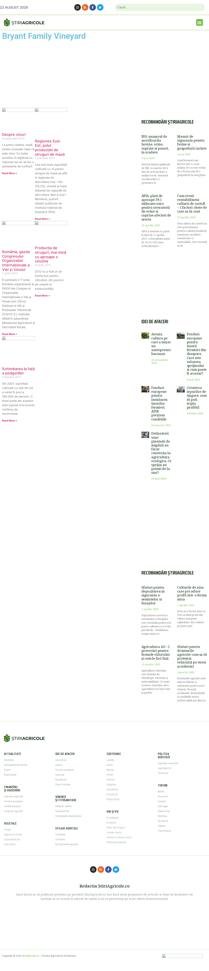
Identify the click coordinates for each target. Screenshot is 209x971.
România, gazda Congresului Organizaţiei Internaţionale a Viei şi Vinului (16, 260)
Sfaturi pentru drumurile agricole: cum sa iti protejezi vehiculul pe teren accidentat (192, 656)
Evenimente (10, 774)
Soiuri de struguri (116, 827)
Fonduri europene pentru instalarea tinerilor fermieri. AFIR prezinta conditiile (159, 403)
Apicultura (61, 760)
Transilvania (164, 830)
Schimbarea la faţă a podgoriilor (18, 371)
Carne (110, 765)
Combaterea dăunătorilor (68, 816)
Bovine (110, 769)
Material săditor (63, 806)
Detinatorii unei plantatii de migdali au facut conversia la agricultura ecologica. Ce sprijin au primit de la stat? (161, 453)
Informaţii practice (116, 842)
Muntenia (163, 821)
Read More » (9, 173)
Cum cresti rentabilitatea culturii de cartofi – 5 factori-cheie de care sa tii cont (192, 204)
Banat (161, 791)
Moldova (162, 816)
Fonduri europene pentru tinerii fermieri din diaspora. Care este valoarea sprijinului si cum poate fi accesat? (197, 354)
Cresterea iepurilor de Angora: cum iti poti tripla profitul (197, 397)
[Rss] (85, 7)
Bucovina (163, 796)
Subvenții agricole (13, 796)
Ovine (110, 774)
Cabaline (111, 784)
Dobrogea (163, 806)
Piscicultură (113, 799)
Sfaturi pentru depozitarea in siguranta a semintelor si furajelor (153, 595)
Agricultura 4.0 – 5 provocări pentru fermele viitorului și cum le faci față (155, 652)
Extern (7, 769)
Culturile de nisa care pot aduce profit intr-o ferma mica (192, 593)
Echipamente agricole (66, 844)
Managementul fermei (15, 765)
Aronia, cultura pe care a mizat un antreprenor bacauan (161, 344)
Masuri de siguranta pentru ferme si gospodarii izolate (191, 142)
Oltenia (161, 826)
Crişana (162, 801)
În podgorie (112, 817)
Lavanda (59, 774)
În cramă (111, 822)
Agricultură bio (12, 839)
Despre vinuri (14, 134)
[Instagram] (77, 7)
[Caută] (200, 7)
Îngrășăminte (62, 811)
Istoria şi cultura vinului (119, 837)
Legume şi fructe (13, 834)
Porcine (110, 779)
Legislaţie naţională (168, 763)
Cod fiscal (163, 773)
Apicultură (112, 789)
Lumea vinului (114, 832)
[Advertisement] (35, 74)
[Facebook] (92, 7)
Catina (58, 765)
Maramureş (164, 811)
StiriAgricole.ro (30, 955)
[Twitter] (100, 7)
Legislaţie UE (164, 768)
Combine (60, 839)
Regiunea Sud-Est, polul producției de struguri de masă (50, 148)
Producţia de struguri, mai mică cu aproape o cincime (50, 254)
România (9, 760)
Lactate (110, 760)
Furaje (7, 829)
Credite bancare (12, 806)
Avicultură (112, 794)
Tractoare (60, 834)
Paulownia (60, 779)
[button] (199, 22)
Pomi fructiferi (62, 784)
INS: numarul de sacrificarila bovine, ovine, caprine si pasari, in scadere (155, 144)
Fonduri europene (13, 801)
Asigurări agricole (13, 811)
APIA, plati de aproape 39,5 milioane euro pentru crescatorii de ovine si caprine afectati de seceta (156, 208)
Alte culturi (10, 844)
